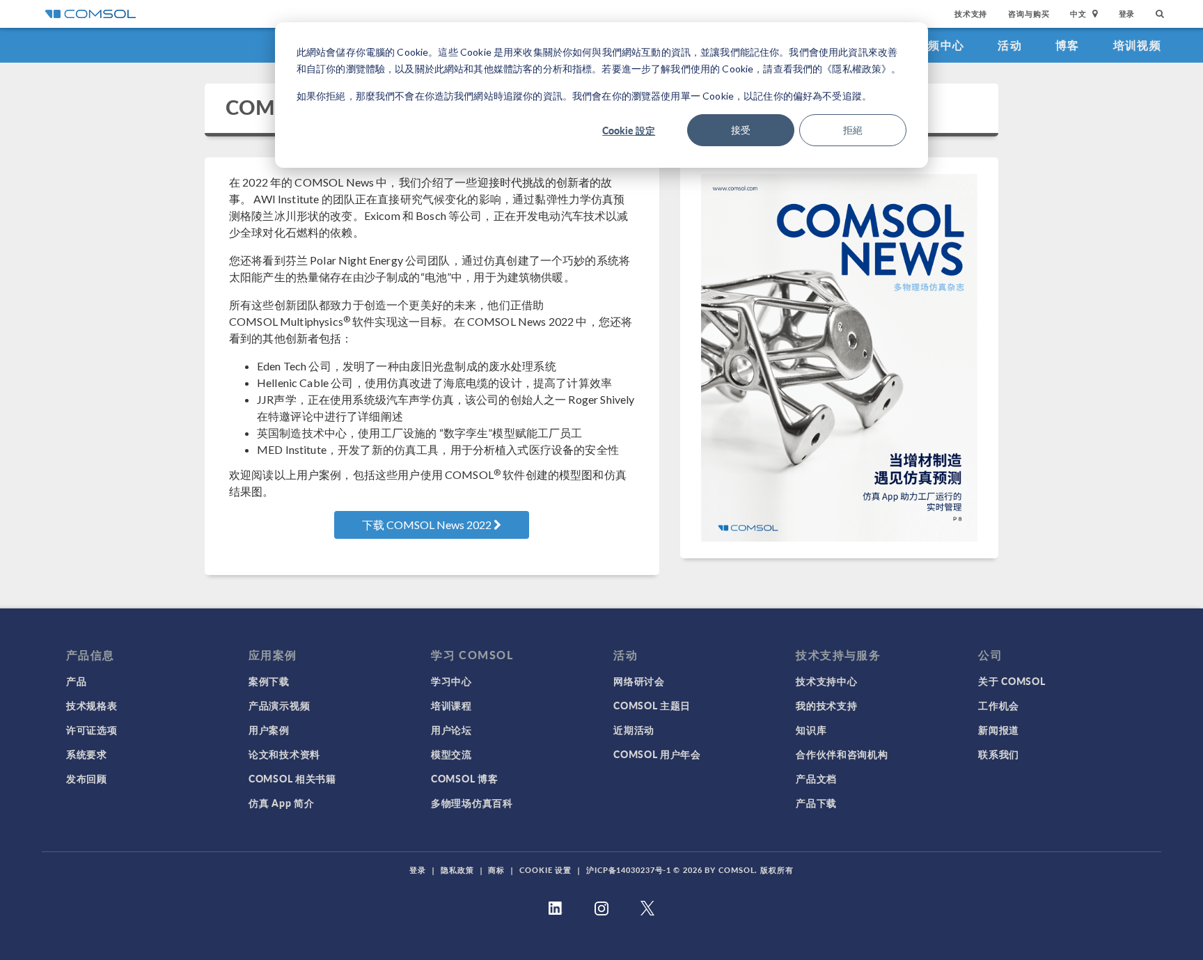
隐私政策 (457, 870)
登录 (1127, 13)
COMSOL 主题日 (652, 705)
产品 (76, 681)
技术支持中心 (826, 681)
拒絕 (853, 130)
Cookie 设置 (545, 870)
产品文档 (816, 778)
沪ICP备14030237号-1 (628, 870)
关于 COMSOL (1011, 681)
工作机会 (998, 705)
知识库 (811, 730)
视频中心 (940, 45)
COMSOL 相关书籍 (292, 778)
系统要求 (86, 754)
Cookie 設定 (628, 130)
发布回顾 (86, 778)
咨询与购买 (1028, 13)
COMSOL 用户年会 (657, 754)
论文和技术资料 (284, 754)
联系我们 (998, 754)
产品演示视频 (279, 705)
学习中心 (451, 681)
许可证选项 (92, 730)
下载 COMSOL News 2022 (428, 524)
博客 (1067, 45)
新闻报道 (998, 730)
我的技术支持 (826, 705)
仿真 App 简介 (281, 803)
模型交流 (451, 754)
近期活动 (633, 730)
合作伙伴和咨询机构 (842, 754)
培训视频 (1137, 45)
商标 (496, 870)
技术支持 (970, 13)
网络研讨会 (639, 681)
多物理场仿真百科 (472, 803)
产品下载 (816, 803)
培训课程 (451, 705)
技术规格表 (92, 705)
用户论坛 (451, 730)
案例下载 (269, 681)
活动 (1010, 45)
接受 (740, 130)
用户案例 (269, 730)
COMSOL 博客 (464, 778)
